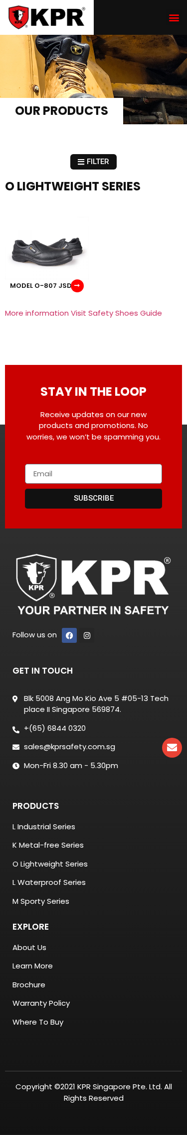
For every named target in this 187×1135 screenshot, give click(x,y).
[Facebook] (69, 635)
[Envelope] (172, 748)
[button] (174, 17)
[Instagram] (86, 635)
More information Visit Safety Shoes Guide (83, 313)
